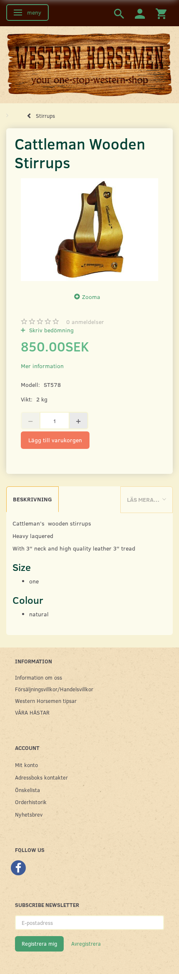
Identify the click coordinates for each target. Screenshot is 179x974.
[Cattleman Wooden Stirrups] (89, 229)
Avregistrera (86, 943)
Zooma (91, 297)
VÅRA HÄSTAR (32, 712)
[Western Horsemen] (89, 64)
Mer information (42, 366)
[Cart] (161, 13)
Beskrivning (32, 499)
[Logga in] (140, 13)
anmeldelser (85, 322)
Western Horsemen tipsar (46, 700)
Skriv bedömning (50, 330)
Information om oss (38, 677)
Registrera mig (39, 943)
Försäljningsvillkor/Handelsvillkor (54, 689)
